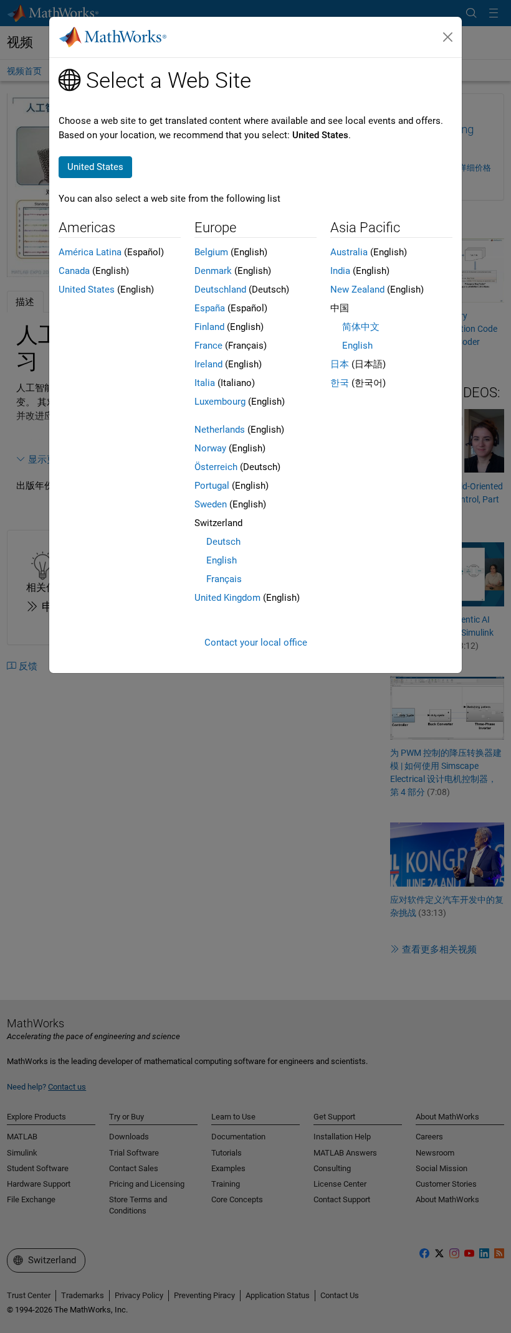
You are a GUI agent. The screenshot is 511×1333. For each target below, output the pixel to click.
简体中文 (361, 326)
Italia (204, 383)
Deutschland (220, 289)
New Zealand (357, 289)
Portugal (211, 485)
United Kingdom (227, 597)
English (221, 560)
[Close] (448, 37)
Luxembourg (220, 401)
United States (87, 289)
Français (224, 579)
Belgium (211, 252)
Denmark (213, 270)
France (208, 345)
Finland (209, 326)
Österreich (215, 467)
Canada (74, 270)
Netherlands (219, 429)
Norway (210, 448)
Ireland (208, 364)
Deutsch (223, 541)
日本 (339, 364)
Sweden (210, 504)
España (209, 308)
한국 (339, 383)
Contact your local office (255, 642)
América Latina (90, 252)
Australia (349, 252)
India (340, 270)
